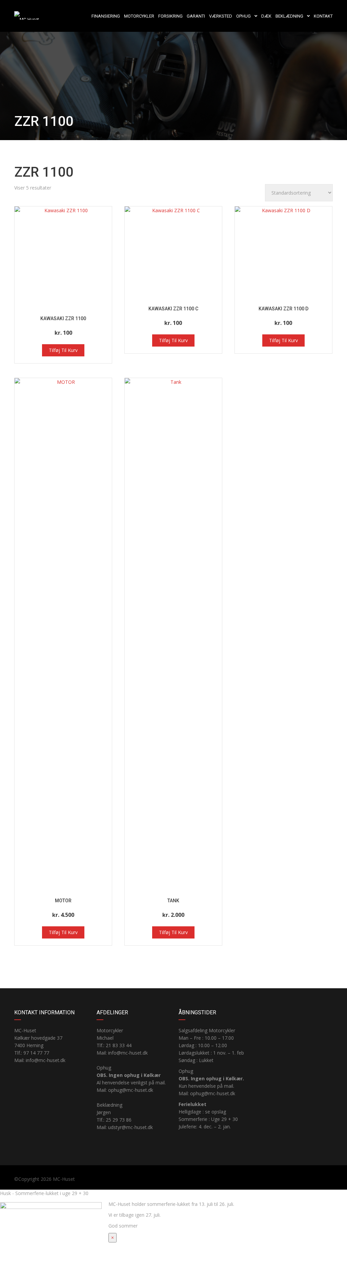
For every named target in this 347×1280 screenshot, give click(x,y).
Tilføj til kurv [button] (63, 350)
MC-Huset (64, 1179)
